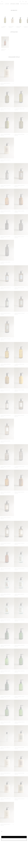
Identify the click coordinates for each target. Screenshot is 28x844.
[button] (14, 837)
